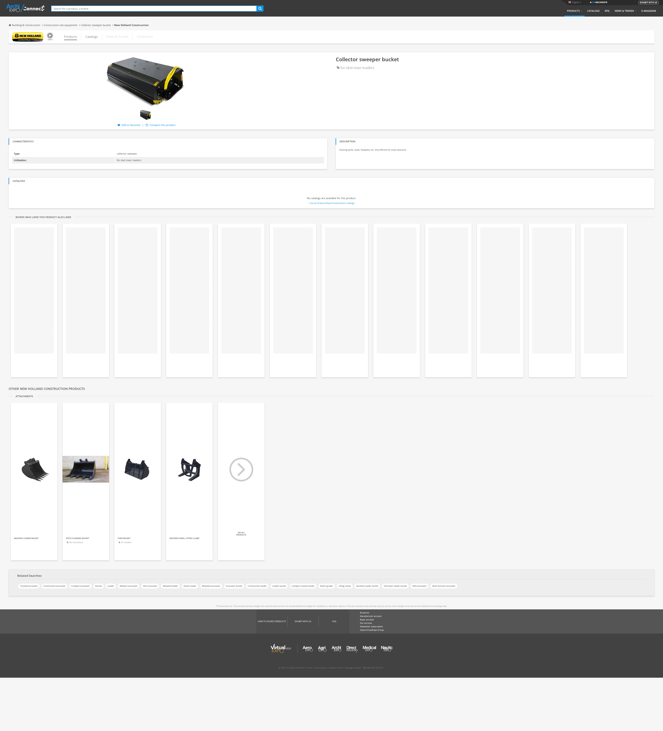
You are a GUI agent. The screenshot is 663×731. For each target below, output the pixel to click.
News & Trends (624, 10)
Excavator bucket (234, 586)
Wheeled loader (170, 586)
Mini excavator (150, 586)
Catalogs (593, 10)
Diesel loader (190, 586)
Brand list (364, 612)
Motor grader (326, 586)
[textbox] (154, 9)
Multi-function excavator (443, 586)
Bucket (98, 586)
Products (573, 10)
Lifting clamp (345, 586)
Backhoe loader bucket (367, 586)
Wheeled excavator (211, 586)
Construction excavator (54, 586)
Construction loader (257, 586)
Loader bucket (279, 586)
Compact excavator (80, 586)
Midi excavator (419, 586)
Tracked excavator (29, 586)
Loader (110, 586)
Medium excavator (129, 586)
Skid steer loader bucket (395, 586)
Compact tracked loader (303, 586)
